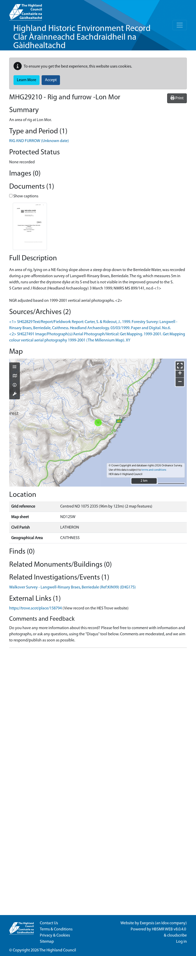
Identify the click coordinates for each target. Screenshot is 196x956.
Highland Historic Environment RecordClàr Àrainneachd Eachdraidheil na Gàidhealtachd (82, 37)
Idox (165, 923)
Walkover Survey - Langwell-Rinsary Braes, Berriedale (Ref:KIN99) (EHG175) (72, 587)
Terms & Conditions (56, 929)
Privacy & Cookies (55, 935)
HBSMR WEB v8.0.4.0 (169, 929)
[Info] (14, 385)
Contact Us (49, 923)
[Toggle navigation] (180, 25)
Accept (51, 80)
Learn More (26, 80)
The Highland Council (57, 950)
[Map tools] (14, 394)
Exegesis (147, 923)
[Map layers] (14, 367)
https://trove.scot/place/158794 (35, 608)
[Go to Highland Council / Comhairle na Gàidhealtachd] (25, 10)
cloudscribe (177, 935)
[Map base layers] (14, 376)
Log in (181, 942)
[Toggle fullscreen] (180, 365)
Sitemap (47, 942)
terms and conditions (153, 470)
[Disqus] (98, 716)
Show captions (25, 196)
